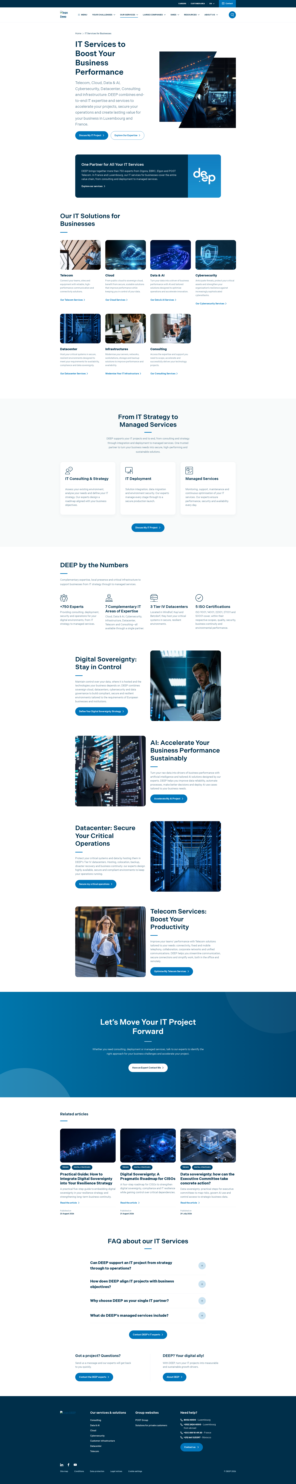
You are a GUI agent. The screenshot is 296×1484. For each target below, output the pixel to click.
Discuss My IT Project (90, 135)
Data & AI (95, 1425)
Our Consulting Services (162, 373)
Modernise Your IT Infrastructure (122, 373)
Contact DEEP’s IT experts (146, 1334)
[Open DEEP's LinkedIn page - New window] (61, 1464)
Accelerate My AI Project (167, 798)
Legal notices (116, 1471)
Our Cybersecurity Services (210, 303)
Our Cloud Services (115, 300)
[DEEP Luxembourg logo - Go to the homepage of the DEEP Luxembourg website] (66, 15)
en (211, 4)
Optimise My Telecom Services (170, 971)
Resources (190, 15)
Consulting (95, 1420)
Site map (64, 1471)
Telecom (94, 1451)
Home (78, 33)
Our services (127, 15)
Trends (65, 1167)
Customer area (198, 4)
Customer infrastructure (102, 1441)
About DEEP (173, 1377)
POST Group (141, 1420)
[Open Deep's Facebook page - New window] (68, 1464)
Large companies (153, 15)
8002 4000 (190, 1420)
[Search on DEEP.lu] (232, 14)
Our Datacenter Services (73, 373)
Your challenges (102, 15)
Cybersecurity (97, 1436)
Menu (84, 15)
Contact (229, 3)
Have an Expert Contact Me (146, 1067)
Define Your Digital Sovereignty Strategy (100, 711)
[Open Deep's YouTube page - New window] (75, 1464)
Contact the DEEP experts (92, 1377)
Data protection (97, 1471)
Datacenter (96, 1446)
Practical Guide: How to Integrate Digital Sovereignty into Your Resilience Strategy (86, 1179)
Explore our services (92, 186)
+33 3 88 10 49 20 (193, 1432)
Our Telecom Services (71, 300)
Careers (182, 4)
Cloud (93, 1430)
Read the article (68, 1203)
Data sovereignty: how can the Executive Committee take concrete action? (207, 1179)
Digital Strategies (82, 1167)
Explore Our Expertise (126, 135)
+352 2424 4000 (192, 1424)
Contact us (190, 1447)
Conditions (79, 1471)
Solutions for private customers (151, 1425)
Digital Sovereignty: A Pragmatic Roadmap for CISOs (147, 1176)
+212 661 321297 (192, 1437)
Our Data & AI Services (162, 300)
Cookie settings (135, 1471)
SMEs (173, 15)
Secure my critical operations (94, 884)
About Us (209, 15)
